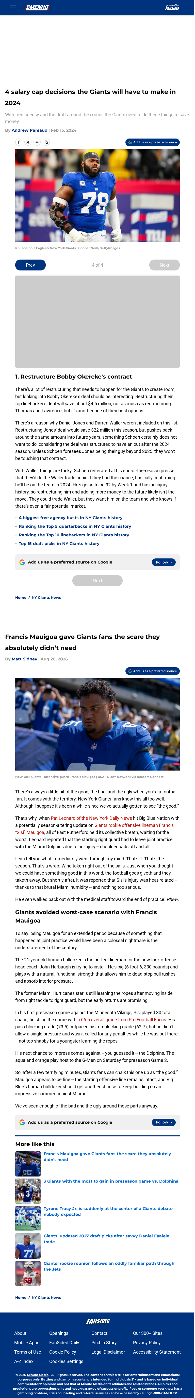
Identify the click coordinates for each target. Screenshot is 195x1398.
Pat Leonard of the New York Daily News (91, 818)
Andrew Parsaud (29, 130)
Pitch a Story (104, 1342)
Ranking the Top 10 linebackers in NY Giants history (74, 535)
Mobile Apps (26, 1342)
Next (164, 265)
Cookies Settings (66, 1361)
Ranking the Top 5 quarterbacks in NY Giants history (75, 526)
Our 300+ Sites (147, 1333)
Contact (99, 1333)
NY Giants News (46, 597)
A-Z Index (24, 1361)
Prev (30, 265)
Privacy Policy (147, 1342)
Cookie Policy (62, 1352)
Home (20, 597)
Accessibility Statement (157, 1352)
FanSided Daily (64, 1342)
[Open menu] (13, 8)
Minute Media (37, 1375)
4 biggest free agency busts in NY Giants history (71, 517)
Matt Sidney (24, 659)
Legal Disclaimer (108, 1352)
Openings (58, 1333)
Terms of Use (27, 1352)
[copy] (46, 142)
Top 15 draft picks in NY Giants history (59, 543)
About (20, 1333)
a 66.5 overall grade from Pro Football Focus (121, 1019)
